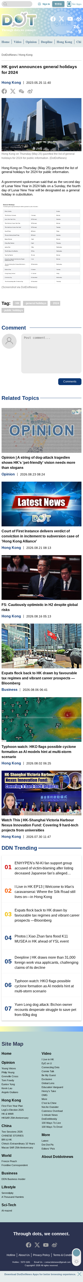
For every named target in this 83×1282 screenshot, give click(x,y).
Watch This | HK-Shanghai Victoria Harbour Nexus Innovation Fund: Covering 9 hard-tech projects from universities (40, 825)
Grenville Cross (10, 1076)
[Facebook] (53, 19)
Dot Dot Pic (48, 1144)
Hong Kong (64, 41)
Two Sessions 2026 (12, 1131)
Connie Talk (48, 1071)
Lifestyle (9, 1187)
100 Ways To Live (51, 1123)
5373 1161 (25, 1262)
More (44, 1099)
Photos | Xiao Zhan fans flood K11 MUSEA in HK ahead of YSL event (42, 938)
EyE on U (47, 1063)
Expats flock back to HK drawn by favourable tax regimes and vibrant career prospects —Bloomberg (39, 678)
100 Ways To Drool (52, 1126)
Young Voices (9, 1068)
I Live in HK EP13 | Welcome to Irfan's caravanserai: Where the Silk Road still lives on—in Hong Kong (45, 892)
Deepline (46, 41)
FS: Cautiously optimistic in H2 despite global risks (40, 607)
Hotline (11, 1255)
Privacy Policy (41, 1255)
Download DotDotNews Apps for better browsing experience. (40, 1274)
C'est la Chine (49, 1103)
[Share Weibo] (30, 91)
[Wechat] (21, 91)
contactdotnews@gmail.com (57, 1262)
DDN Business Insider (13, 1179)
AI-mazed (7, 1210)
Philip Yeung (8, 1072)
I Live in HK (48, 1059)
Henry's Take (49, 1091)
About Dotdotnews (57, 1157)
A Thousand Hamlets (13, 1197)
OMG (45, 1095)
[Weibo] (78, 19)
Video (17, 41)
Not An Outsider (50, 1107)
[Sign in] (39, 4)
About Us (24, 1255)
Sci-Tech (9, 1205)
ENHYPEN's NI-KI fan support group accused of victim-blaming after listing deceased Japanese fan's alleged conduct (44, 868)
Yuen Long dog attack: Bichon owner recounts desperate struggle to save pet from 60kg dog (45, 1010)
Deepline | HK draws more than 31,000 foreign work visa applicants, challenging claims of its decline (46, 962)
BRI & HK (7, 1139)
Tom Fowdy (8, 1080)
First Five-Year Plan (12, 1106)
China (7, 1126)
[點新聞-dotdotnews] (19, 20)
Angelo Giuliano (10, 1092)
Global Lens (48, 1083)
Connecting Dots (51, 1067)
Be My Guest (49, 1075)
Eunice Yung (8, 1084)
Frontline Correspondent (15, 1165)
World (7, 1155)
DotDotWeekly (49, 1119)
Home (6, 41)
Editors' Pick (48, 1148)
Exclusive (47, 1079)
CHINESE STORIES (12, 1135)
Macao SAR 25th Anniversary (17, 1147)
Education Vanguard (52, 1087)
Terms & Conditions (65, 1255)
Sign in (46, 4)
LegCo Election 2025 (13, 1110)
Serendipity (8, 1193)
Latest (45, 1140)
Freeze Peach (9, 1161)
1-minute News (50, 1115)
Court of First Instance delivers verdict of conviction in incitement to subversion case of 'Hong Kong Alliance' (40, 536)
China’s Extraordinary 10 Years (18, 1143)
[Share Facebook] (4, 91)
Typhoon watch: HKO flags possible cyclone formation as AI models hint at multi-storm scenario (39, 752)
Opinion (31, 41)
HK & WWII (8, 1113)
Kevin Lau (7, 1088)
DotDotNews (9, 54)
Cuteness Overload (52, 1111)
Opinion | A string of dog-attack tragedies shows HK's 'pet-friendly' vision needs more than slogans (38, 463)
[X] (61, 18)
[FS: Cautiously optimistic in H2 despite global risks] (41, 577)
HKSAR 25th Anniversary (15, 1117)
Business (9, 689)
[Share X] (12, 91)
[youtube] (70, 19)
